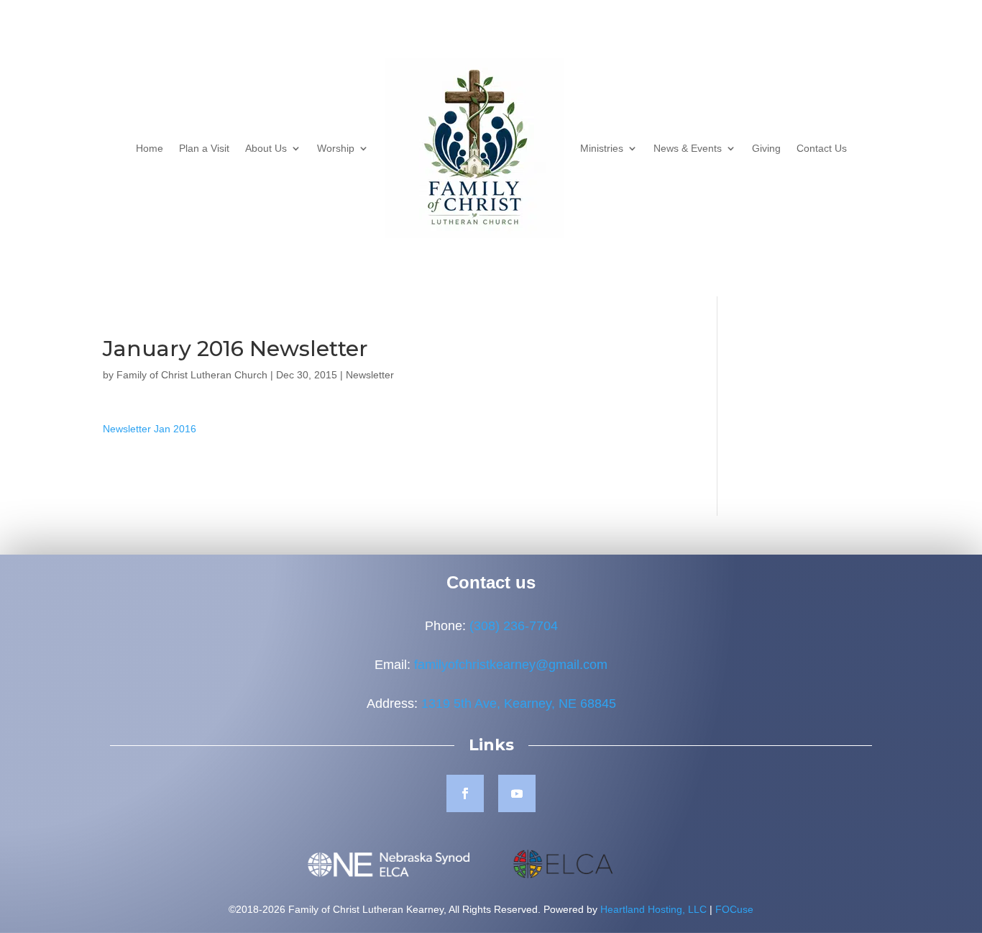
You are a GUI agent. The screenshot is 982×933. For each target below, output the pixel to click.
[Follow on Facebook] (465, 793)
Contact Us (822, 148)
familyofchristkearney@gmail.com (510, 664)
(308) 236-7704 (513, 626)
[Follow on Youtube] (517, 793)
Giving (766, 148)
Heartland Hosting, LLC (653, 909)
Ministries (601, 148)
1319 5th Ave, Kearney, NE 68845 (518, 703)
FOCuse (734, 909)
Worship (335, 148)
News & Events (687, 148)
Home (149, 148)
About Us (266, 148)
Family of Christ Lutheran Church (191, 375)
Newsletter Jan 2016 (149, 428)
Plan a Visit (204, 148)
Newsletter (370, 375)
